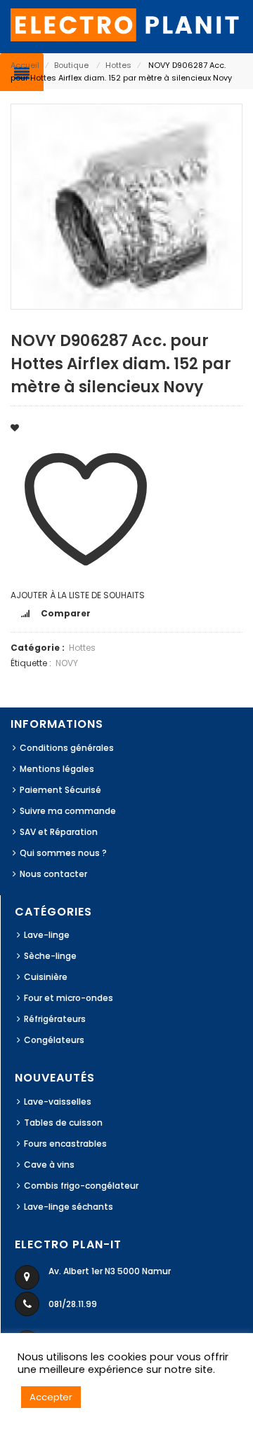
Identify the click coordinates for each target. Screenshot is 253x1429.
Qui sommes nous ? (63, 853)
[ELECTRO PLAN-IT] (126, 24)
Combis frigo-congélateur (81, 1186)
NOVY (67, 663)
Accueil (25, 65)
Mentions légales (57, 769)
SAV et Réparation (59, 832)
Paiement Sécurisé (60, 790)
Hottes (118, 65)
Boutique (71, 65)
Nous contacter (53, 874)
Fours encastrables (65, 1144)
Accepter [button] (51, 1397)
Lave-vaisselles (57, 1101)
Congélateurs (54, 1040)
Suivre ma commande (68, 811)
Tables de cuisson (63, 1122)
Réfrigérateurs (55, 1019)
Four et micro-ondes (68, 998)
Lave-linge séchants (68, 1207)
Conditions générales (67, 748)
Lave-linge (47, 935)
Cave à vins (49, 1165)
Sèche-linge (50, 956)
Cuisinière (45, 977)
